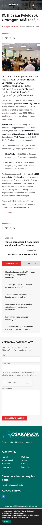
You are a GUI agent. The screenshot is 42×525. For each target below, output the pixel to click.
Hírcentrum (6, 467)
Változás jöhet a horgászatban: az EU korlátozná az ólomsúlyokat (20, 295)
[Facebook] (3, 496)
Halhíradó (6, 464)
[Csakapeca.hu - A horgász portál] (10, 5)
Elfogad (6, 521)
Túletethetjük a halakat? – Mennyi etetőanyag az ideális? (18, 286)
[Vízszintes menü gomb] (38, 4)
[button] (33, 5)
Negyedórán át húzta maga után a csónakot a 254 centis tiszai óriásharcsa (18, 307)
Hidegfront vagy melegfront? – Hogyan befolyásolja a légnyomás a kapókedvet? (20, 274)
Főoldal (5, 457)
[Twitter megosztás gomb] (6, 38)
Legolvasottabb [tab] (11, 264)
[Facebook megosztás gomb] (3, 38)
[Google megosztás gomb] (14, 38)
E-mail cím (6, 364)
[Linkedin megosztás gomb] (10, 38)
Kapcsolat (25, 467)
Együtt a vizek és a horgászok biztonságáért (17, 318)
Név (4, 355)
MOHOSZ (14, 26)
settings (25, 517)
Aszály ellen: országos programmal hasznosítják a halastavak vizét (19, 328)
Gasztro (24, 464)
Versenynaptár (7, 460)
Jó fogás (7, 26)
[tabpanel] (21, 300)
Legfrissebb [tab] (30, 264)
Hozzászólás (7, 389)
